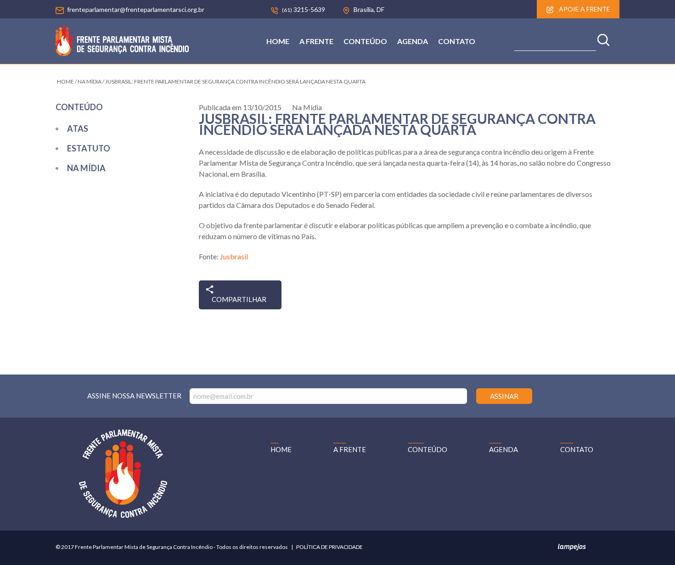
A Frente (316, 41)
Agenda (412, 41)
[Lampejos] (571, 548)
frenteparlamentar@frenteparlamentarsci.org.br (135, 9)
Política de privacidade (329, 546)
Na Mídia (86, 168)
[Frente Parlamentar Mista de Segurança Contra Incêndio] (122, 53)
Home (277, 41)
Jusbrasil (234, 256)
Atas (77, 128)
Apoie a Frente (583, 9)
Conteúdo (365, 41)
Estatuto (88, 148)
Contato (456, 41)
